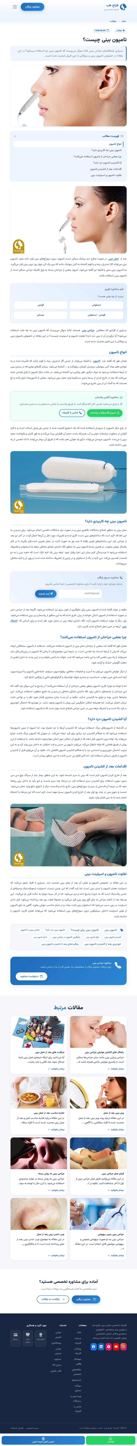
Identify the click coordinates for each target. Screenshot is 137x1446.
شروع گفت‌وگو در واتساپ (103, 413)
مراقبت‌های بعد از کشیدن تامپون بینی (60, 944)
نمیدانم (40, 315)
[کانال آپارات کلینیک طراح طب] (109, 1346)
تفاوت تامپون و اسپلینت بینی (106, 175)
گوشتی (41, 305)
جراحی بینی (88, 330)
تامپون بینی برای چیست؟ (85, 930)
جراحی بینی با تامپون (30, 930)
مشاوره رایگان (32, 7)
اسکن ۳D (56, 1365)
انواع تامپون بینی (92, 937)
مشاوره (57, 1359)
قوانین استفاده (16, 1428)
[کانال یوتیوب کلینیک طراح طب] (116, 1346)
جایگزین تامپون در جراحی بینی (66, 937)
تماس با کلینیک (70, 413)
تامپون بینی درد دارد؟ (55, 930)
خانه (124, 21)
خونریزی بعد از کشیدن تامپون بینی (102, 944)
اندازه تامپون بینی (40, 937)
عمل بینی (113, 259)
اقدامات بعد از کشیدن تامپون (106, 169)
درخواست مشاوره (29, 976)
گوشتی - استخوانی (96, 315)
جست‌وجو (76, 1380)
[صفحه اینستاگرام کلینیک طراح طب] (123, 1346)
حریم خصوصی (32, 1428)
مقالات (113, 21)
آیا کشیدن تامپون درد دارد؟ (107, 163)
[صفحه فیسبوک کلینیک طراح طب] (94, 1346)
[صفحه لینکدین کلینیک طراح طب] (101, 1346)
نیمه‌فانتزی (56, 1343)
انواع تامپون (115, 144)
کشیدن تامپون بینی (113, 937)
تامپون (96, 361)
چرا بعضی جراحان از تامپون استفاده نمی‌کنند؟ (98, 157)
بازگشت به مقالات (50, 1299)
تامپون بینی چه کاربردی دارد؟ (107, 150)
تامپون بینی (111, 930)
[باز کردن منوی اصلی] (14, 7)
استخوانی (96, 305)
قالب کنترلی (55, 1371)
